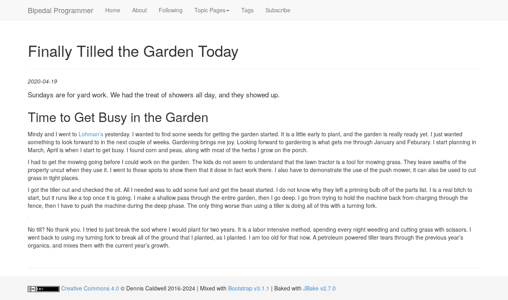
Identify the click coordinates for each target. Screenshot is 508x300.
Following (171, 10)
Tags (247, 10)
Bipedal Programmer (60, 10)
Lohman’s (91, 134)
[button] (212, 10)
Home (112, 10)
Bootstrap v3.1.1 (248, 288)
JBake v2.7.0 (319, 288)
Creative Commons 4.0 (90, 288)
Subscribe (278, 10)
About (139, 10)
